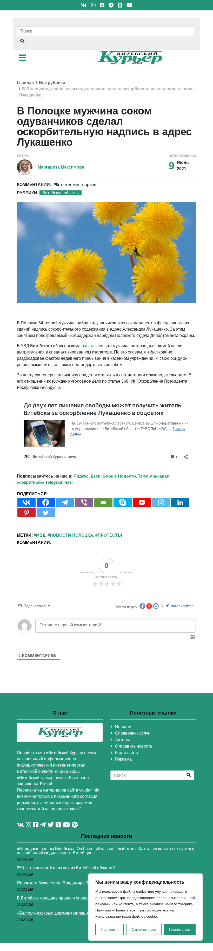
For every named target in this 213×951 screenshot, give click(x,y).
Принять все (179, 929)
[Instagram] (161, 502)
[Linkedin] (180, 502)
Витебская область (60, 193)
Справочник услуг (132, 733)
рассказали (92, 346)
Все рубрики (52, 82)
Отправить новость (133, 746)
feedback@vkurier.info (76, 784)
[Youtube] (142, 502)
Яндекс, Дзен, (88, 476)
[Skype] (123, 502)
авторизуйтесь (182, 606)
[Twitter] (46, 512)
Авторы (122, 739)
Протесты (110, 535)
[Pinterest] (26, 512)
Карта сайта (126, 752)
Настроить (109, 929)
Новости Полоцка (71, 535)
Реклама (123, 759)
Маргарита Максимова (61, 167)
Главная (25, 82)
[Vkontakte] (26, 502)
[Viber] (84, 502)
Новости (123, 726)
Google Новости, (120, 476)
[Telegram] (65, 502)
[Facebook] (46, 502)
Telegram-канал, (154, 476)
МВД (40, 535)
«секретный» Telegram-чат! (45, 482)
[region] (145, 907)
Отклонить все (144, 929)
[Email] (103, 502)
